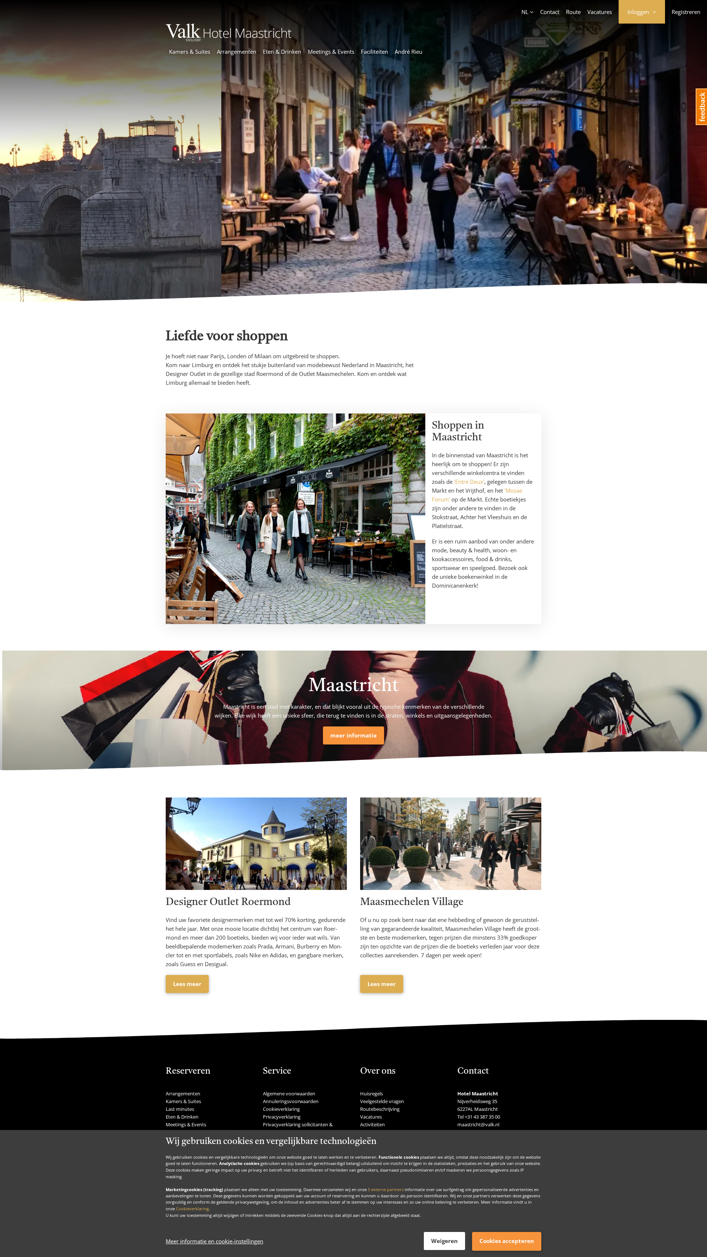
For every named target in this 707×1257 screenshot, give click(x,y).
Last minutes (180, 1109)
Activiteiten (372, 1124)
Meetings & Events (331, 51)
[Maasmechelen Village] (450, 843)
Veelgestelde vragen (382, 1101)
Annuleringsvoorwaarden (291, 1101)
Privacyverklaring (281, 1116)
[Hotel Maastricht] (229, 39)
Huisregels (371, 1093)
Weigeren (444, 1240)
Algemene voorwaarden (289, 1093)
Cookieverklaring (192, 1208)
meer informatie (353, 735)
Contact (549, 11)
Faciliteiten (374, 51)
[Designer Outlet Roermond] (256, 843)
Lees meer (187, 983)
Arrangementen (236, 51)
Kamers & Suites (189, 51)
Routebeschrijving (380, 1109)
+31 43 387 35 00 (482, 1116)
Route (573, 11)
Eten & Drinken (282, 51)
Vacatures (599, 11)
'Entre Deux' (469, 481)
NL (524, 11)
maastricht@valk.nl (478, 1124)
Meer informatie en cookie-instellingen (214, 1241)
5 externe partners (386, 1189)
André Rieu (408, 51)
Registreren (686, 11)
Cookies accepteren (506, 1240)
